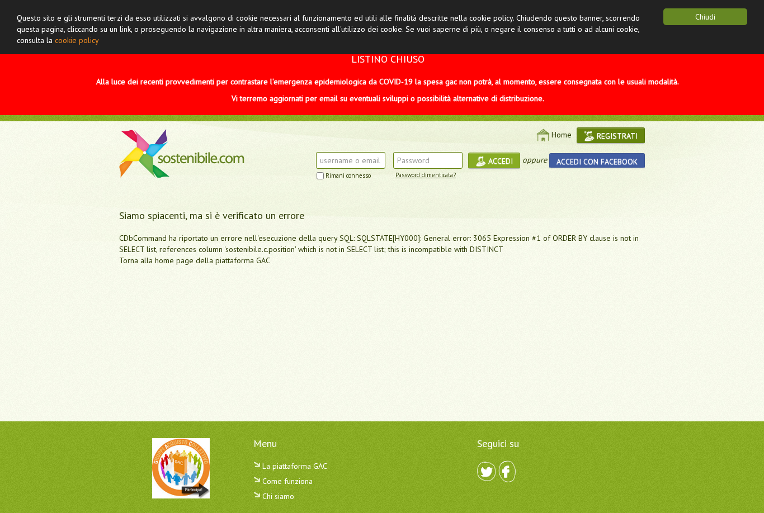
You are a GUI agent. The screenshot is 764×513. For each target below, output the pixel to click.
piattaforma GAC (242, 260)
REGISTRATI (616, 136)
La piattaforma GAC (293, 466)
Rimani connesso (348, 175)
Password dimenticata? (425, 175)
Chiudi (705, 17)
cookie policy (77, 40)
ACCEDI (499, 161)
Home (561, 135)
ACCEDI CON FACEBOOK (597, 161)
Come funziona (286, 481)
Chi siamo (277, 496)
